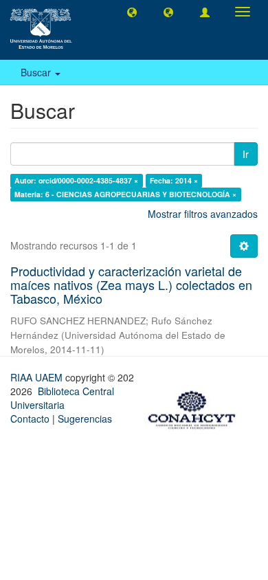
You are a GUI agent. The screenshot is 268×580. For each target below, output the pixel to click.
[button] (132, 11)
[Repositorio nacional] (196, 407)
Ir (246, 154)
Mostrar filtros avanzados (203, 214)
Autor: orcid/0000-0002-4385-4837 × (76, 180)
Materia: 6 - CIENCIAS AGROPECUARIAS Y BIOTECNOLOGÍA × (125, 194)
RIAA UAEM (37, 377)
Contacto (29, 418)
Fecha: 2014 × (174, 180)
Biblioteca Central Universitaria (62, 398)
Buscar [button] (37, 72)
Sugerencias (85, 418)
